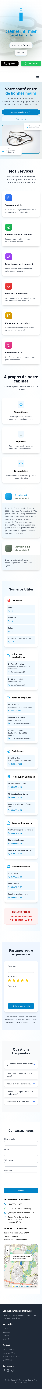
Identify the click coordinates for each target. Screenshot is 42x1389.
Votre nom (12, 966)
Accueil (5, 1328)
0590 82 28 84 (16, 833)
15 (12, 611)
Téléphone (8, 1160)
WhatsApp (9, 1360)
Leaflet (16, 1286)
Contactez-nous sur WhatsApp (20, 1208)
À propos (6, 1332)
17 (12, 631)
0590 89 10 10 (16, 787)
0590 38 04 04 (16, 843)
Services (6, 1335)
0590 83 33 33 (16, 877)
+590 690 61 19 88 (15, 1204)
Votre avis (12, 986)
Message (8, 1170)
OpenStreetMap (25, 1286)
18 (12, 621)
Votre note (12, 976)
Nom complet (9, 1139)
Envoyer (21, 1190)
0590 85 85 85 (16, 897)
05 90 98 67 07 (16, 710)
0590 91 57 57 (16, 887)
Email (6, 1149)
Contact (6, 1339)
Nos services (21, 119)
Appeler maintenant (19, 112)
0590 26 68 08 (16, 854)
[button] (21, 1263)
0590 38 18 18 (16, 797)
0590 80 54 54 (16, 810)
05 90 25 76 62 (16, 764)
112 (12, 642)
